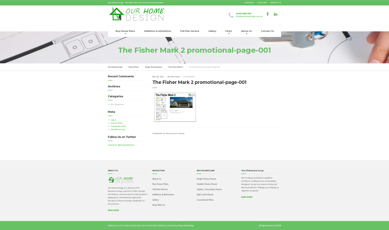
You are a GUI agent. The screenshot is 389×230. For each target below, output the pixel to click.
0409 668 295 (243, 13)
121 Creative (124, 225)
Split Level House (205, 194)
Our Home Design (115, 67)
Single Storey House (153, 67)
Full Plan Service (189, 31)
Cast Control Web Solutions (153, 225)
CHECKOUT (249, 2)
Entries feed (116, 123)
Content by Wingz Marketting (180, 225)
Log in (113, 119)
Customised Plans (205, 199)
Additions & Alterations (157, 31)
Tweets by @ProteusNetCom (121, 145)
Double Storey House (207, 184)
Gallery (212, 31)
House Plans (134, 67)
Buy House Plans (125, 31)
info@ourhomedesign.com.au (249, 16)
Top (381, 222)
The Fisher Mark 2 (175, 67)
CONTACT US (275, 2)
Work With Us (158, 205)
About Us (246, 31)
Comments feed (118, 126)
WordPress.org (118, 129)
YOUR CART (262, 2)
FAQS (228, 31)
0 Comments (189, 76)
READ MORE (113, 210)
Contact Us (267, 31)
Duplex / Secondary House (209, 189)
